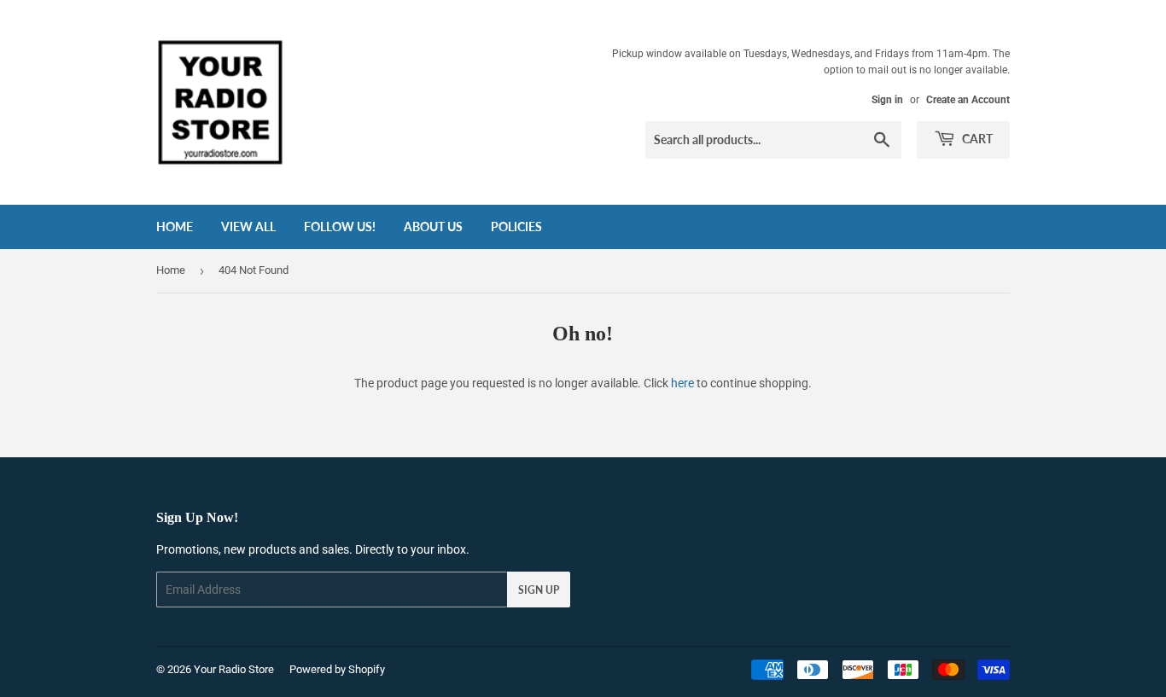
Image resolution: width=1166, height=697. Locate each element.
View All (248, 226)
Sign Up (538, 590)
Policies (516, 226)
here (682, 383)
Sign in (887, 100)
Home (174, 226)
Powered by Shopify (337, 669)
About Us (433, 226)
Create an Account (968, 100)
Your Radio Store (234, 669)
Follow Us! (340, 226)
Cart (976, 138)
